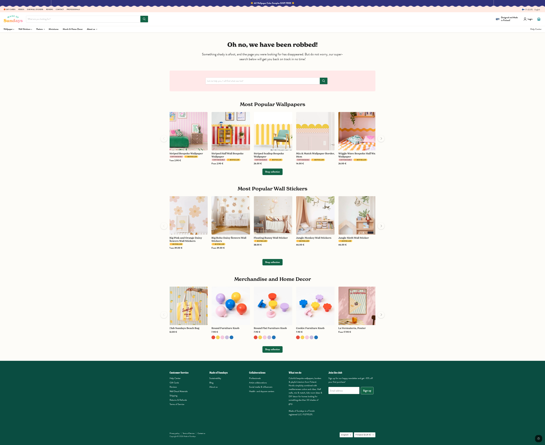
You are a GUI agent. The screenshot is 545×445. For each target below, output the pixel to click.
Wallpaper (8, 29)
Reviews (49, 10)
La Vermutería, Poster (352, 328)
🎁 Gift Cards (9, 10)
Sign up (367, 390)
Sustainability (215, 378)
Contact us (201, 433)
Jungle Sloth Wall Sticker (353, 237)
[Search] (144, 19)
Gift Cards (174, 382)
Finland (363, 434)
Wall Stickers (24, 29)
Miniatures (53, 29)
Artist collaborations (258, 382)
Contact (60, 10)
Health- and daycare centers (261, 391)
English (345, 434)
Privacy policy (175, 433)
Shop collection (272, 172)
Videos (21, 10)
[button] (529, 9)
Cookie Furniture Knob (310, 328)
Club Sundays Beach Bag (184, 328)
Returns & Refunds (178, 400)
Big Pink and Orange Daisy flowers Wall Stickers (185, 239)
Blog (211, 382)
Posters (39, 29)
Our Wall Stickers (35, 10)
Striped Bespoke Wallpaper (186, 153)
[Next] (381, 138)
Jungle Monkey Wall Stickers (313, 237)
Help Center (535, 29)
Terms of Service (177, 404)
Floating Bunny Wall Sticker (271, 237)
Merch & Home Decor (73, 29)
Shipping (173, 395)
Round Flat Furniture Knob (270, 328)
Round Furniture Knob (225, 328)
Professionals (73, 10)
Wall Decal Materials (179, 391)
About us (91, 29)
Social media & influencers (260, 387)
